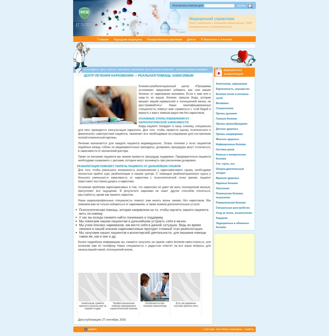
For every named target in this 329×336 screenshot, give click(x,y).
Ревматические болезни (231, 202)
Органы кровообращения (231, 123)
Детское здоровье (227, 128)
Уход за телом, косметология (234, 212)
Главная (103, 39)
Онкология (222, 188)
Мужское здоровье (227, 178)
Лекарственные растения (164, 39)
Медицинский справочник (211, 19)
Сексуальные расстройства (233, 207)
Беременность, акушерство (233, 88)
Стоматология (224, 108)
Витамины (222, 103)
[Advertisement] (171, 46)
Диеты (191, 39)
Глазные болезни (226, 118)
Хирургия (222, 218)
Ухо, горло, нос (225, 163)
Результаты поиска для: (188, 5)
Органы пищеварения (229, 134)
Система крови (225, 149)
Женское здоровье (227, 139)
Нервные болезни (227, 183)
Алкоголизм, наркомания (130, 70)
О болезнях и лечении (216, 39)
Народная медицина (127, 39)
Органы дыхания (226, 113)
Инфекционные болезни (231, 144)
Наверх (92, 329)
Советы (249, 329)
